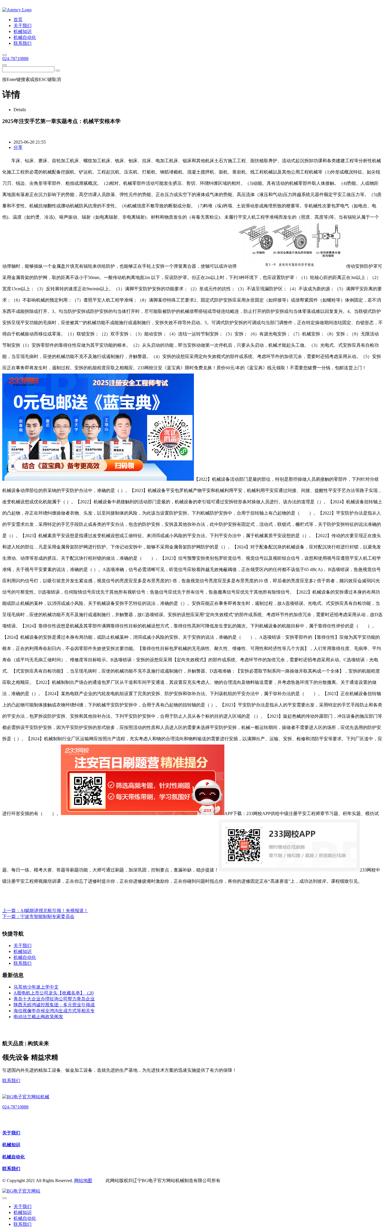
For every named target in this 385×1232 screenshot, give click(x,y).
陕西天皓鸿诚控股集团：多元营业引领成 (54, 1004)
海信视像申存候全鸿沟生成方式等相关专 (54, 1010)
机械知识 (11, 1144)
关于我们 (11, 1132)
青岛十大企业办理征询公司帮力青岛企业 (54, 998)
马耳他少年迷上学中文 (36, 987)
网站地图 (83, 1180)
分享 (18, 147)
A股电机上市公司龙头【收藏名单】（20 (54, 993)
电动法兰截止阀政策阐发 (38, 1016)
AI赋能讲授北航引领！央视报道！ (54, 910)
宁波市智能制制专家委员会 (47, 916)
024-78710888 (15, 58)
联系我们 (11, 1080)
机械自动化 (13, 1156)
